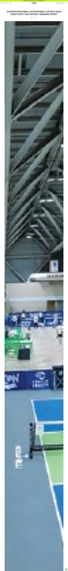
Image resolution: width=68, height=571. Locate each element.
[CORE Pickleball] (34, 3)
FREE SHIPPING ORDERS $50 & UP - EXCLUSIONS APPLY (34, 0)
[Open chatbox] (66, 569)
